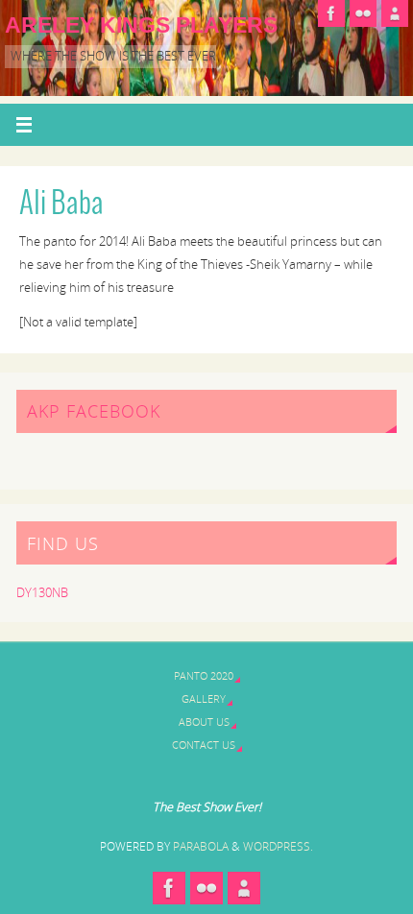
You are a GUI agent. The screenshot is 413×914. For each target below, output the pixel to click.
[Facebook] (331, 13)
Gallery (204, 698)
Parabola (201, 846)
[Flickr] (363, 13)
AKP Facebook (93, 410)
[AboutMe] (394, 13)
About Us (204, 721)
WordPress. (278, 846)
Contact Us (203, 744)
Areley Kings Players (141, 24)
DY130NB (42, 593)
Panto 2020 (203, 675)
